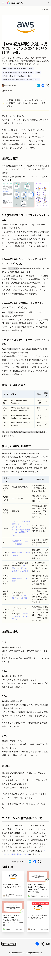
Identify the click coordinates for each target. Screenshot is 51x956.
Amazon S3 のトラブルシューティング (20, 616)
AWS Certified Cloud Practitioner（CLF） (17, 76)
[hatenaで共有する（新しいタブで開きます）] (38, 85)
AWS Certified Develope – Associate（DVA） (18, 72)
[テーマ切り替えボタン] (48, 2)
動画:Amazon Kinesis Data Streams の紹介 (20, 568)
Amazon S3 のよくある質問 (20, 596)
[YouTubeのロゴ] (48, 944)
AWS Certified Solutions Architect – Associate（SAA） (21, 80)
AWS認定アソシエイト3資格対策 (20, 542)
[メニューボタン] (3, 2)
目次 (43, 9)
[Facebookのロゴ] (37, 944)
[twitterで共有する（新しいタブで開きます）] (47, 85)
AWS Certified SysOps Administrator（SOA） (18, 68)
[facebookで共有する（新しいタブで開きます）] (43, 85)
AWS (38, 72)
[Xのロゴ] (42, 944)
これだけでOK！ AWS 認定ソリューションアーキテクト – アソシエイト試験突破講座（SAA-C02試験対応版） (21, 528)
